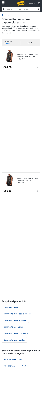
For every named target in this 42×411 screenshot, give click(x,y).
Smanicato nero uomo (13, 327)
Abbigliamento (10, 366)
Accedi (31, 3)
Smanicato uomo (9, 15)
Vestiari (25, 366)
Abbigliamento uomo (13, 359)
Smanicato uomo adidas (14, 340)
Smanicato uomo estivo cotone (17, 314)
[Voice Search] (38, 9)
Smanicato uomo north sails (16, 333)
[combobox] (21, 9)
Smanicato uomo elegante (15, 320)
